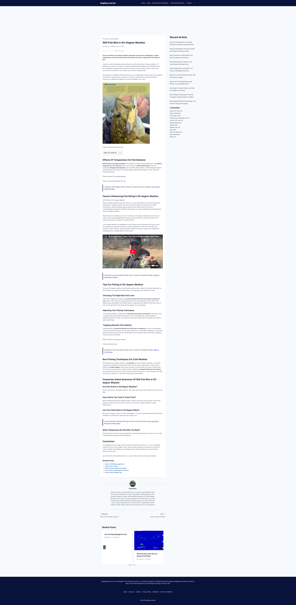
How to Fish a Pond (111, 466)
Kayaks (172, 125)
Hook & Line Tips (175, 120)
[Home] (103, 38)
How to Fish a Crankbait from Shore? (117, 470)
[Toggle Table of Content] (119, 153)
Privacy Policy (147, 592)
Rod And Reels (174, 132)
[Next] (161, 547)
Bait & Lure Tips (175, 111)
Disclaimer (156, 592)
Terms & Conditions (166, 592)
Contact (189, 3)
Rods (171, 137)
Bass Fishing (174, 113)
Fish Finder (173, 115)
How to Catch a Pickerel (157, 515)
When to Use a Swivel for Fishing (115, 468)
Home (143, 3)
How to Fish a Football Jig (113, 472)
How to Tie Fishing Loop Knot (114, 464)
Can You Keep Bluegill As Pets (115, 534)
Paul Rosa (132, 489)
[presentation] (148, 540)
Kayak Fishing (174, 122)
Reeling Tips (173, 127)
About (148, 3)
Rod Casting (173, 134)
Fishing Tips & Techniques (178, 118)
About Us (132, 592)
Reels (171, 130)
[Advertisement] (148, 17)
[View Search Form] (194, 3)
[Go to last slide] (104, 547)
